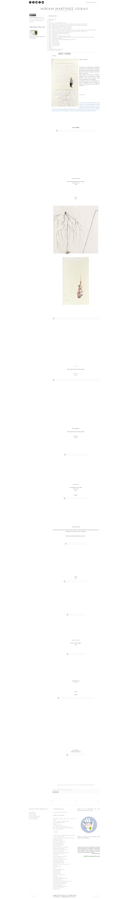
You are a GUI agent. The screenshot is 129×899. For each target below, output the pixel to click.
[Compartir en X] (56, 792)
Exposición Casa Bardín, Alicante (59, 841)
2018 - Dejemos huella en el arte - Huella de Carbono (60, 27)
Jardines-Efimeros (32, 812)
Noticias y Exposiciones (54, 45)
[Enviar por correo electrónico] (53, 792)
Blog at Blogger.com (57, 896)
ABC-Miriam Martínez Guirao (58, 853)
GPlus (39, 2)
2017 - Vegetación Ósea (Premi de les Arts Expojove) (60, 28)
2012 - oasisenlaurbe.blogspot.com (56, 38)
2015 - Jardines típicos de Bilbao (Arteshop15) (59, 33)
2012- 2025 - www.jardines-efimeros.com (58, 22)
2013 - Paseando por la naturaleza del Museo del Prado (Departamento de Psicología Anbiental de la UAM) (71, 37)
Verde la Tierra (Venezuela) (58, 860)
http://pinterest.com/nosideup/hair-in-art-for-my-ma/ (62, 881)
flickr (43, 2)
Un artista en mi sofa (57, 873)
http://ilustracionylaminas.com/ (58, 869)
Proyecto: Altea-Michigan (57, 885)
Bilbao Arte (55, 865)
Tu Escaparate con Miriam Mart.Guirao (60, 858)
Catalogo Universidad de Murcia (59, 848)
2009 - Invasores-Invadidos (54, 44)
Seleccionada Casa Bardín (58, 843)
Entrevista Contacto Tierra (58, 857)
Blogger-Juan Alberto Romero (58, 862)
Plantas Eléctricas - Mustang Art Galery (60, 878)
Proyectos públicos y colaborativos (56, 49)
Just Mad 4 (55, 875)
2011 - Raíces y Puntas (53, 40)
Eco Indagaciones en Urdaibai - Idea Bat (60, 849)
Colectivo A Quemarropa (33, 818)
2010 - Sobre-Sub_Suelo (54, 43)
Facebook (33, 2)
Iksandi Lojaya (72, 896)
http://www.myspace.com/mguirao (59, 883)
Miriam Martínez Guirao (64, 9)
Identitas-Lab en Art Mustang (58, 851)
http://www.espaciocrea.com (58, 887)
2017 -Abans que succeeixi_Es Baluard (60, 826)
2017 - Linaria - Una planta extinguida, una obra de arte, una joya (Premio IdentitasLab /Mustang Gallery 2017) (72, 30)
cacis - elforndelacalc (57, 866)
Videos (50, 46)
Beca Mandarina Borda (57, 845)
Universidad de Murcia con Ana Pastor (60, 812)
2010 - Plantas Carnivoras (54, 42)
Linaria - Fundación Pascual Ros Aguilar (60, 847)
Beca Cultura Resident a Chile (58, 844)
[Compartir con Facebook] (57, 792)
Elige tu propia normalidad (58, 840)
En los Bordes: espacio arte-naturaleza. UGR (61, 864)
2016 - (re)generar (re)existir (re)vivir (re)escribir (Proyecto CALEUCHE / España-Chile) (68, 31)
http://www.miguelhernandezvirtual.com (60, 886)
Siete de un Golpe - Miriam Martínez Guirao (61, 852)
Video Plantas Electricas (57, 877)
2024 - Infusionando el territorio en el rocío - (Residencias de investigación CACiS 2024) (68, 24)
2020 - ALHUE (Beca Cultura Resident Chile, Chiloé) (60, 26)
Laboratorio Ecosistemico (57, 839)
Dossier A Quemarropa (57, 825)
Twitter (36, 2)
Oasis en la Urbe (32, 813)
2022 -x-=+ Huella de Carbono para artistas (61, 821)
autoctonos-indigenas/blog (34, 817)
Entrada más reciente (53, 801)
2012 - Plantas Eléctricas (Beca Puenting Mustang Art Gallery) (62, 39)
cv (49, 21)
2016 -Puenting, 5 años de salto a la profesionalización (63, 827)
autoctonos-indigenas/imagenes (35, 816)
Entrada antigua (98, 801)
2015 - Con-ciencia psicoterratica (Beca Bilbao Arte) (60, 32)
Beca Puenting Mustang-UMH (58, 861)
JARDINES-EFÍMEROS (57, 879)
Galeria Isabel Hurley (57, 870)
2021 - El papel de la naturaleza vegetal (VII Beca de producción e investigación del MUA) (68, 25)
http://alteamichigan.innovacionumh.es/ (60, 882)
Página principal (52, 19)
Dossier (50, 48)
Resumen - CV (56, 823)
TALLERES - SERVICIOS (54, 50)
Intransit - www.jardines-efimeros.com (60, 856)
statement (51, 20)
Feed (30, 2)
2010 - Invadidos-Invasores (58, 829)
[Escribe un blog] (54, 792)
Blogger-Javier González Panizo (59, 874)
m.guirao (65, 790)
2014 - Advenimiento (53, 34)
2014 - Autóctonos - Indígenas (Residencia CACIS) (59, 36)
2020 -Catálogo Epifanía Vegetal (59, 822)
